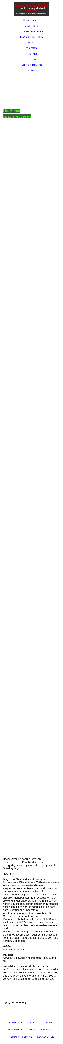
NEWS (31, 42)
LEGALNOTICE (45, 1036)
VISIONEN (31, 48)
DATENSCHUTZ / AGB (31, 65)
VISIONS (45, 1029)
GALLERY (32, 1022)
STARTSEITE (31, 26)
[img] (31, 8)
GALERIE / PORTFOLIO (31, 31)
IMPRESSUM (31, 70)
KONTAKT (31, 54)
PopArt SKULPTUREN (31, 37)
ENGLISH (31, 59)
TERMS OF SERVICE (21, 1036)
